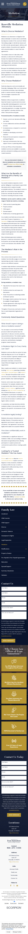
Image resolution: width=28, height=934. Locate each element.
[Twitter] (14, 885)
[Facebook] (11, 885)
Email (3, 602)
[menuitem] (14, 514)
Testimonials (14, 875)
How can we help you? (8, 612)
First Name (5, 588)
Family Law (14, 872)
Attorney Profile (14, 869)
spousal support (13, 372)
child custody (10, 370)
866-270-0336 (14, 848)
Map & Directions (14, 833)
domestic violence (10, 388)
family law (10, 458)
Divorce (3, 458)
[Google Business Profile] (17, 885)
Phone (3, 597)
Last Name (5, 593)
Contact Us (14, 878)
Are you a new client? (7, 607)
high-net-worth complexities (16, 390)
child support (5, 372)
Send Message (8, 640)
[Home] (13, 4)
